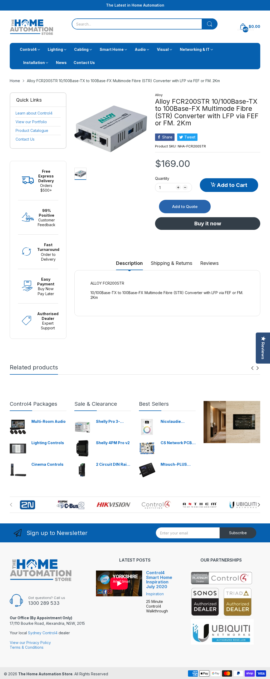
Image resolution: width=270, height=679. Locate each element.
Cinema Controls (47, 464)
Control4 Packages (33, 404)
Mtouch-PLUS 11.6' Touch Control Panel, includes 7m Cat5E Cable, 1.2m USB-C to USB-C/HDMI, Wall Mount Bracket (178, 464)
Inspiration (155, 594)
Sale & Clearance (95, 404)
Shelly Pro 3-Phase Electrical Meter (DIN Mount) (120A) (113, 421)
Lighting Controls (47, 442)
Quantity (162, 178)
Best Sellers (154, 404)
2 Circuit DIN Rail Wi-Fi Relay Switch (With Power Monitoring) (113, 464)
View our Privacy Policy (30, 642)
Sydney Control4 (42, 633)
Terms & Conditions (27, 647)
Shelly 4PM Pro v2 (113, 442)
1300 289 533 (44, 603)
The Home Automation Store (45, 674)
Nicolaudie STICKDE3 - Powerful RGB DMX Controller (175, 421)
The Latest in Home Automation (135, 5)
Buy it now (207, 223)
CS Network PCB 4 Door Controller (178, 442)
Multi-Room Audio (48, 421)
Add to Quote (184, 206)
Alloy (159, 95)
